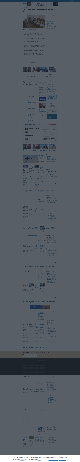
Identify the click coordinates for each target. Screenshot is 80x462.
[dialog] (40, 458)
